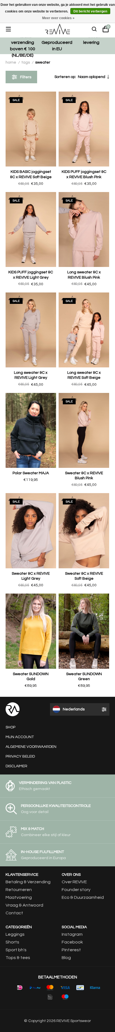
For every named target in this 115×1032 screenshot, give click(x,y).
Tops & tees (18, 957)
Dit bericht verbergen (90, 11)
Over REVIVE (74, 882)
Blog (66, 957)
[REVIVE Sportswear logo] (57, 29)
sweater (42, 62)
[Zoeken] (94, 29)
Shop (10, 727)
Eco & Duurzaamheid (83, 897)
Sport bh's (16, 950)
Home (11, 62)
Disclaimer (16, 766)
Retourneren (19, 889)
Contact (14, 913)
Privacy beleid (20, 756)
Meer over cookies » (58, 18)
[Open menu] (13, 29)
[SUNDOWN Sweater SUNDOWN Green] (84, 631)
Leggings (15, 934)
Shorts (12, 942)
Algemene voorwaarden (31, 747)
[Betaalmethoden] (20, 987)
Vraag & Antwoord (24, 905)
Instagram (72, 934)
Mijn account (20, 737)
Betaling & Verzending (28, 882)
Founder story (76, 889)
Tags (25, 62)
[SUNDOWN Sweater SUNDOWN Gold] (31, 631)
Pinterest (71, 950)
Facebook (72, 942)
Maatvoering (19, 897)
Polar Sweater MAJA (31, 473)
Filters (25, 77)
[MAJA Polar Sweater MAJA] (31, 430)
